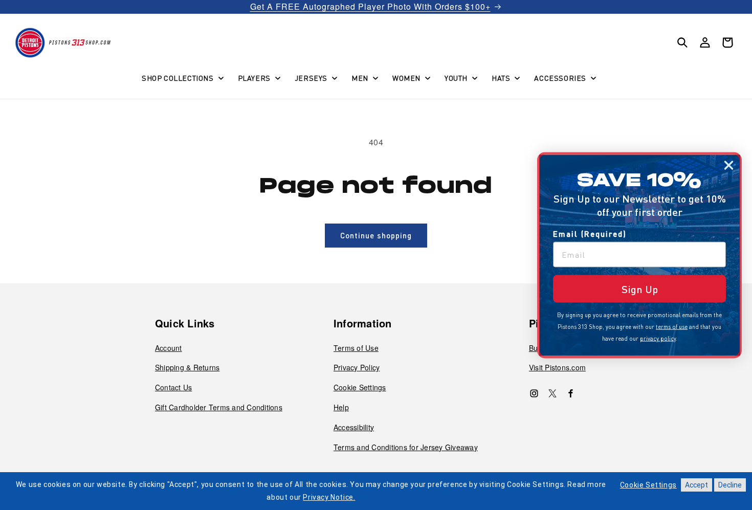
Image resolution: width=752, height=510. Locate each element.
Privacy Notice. (329, 497)
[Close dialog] (729, 165)
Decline (730, 485)
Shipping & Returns (187, 367)
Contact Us (173, 387)
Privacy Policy (357, 367)
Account (168, 348)
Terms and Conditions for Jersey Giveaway (406, 447)
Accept (696, 485)
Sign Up (640, 288)
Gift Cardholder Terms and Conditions (218, 407)
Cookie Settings (360, 387)
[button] (182, 77)
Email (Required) (590, 233)
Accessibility (354, 427)
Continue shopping (376, 235)
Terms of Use (356, 348)
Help (341, 407)
